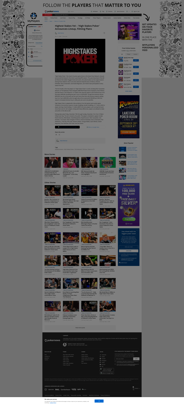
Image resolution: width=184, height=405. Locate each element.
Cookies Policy (53, 402)
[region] (92, 401)
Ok (99, 401)
